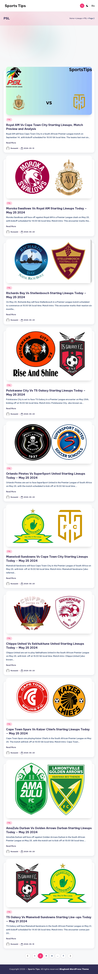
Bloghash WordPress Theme (74, 969)
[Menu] (92, 6)
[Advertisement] (49, 46)
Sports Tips (15, 5)
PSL (85, 18)
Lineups (79, 18)
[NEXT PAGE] (70, 955)
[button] (27, 955)
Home (72, 18)
